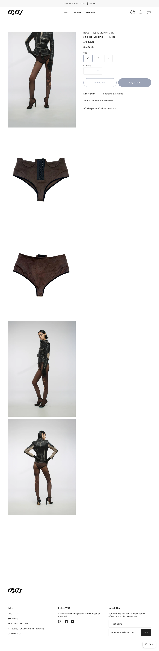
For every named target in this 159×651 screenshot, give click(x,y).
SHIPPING (13, 618)
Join (146, 632)
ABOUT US (13, 613)
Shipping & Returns (113, 93)
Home (86, 33)
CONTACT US (15, 633)
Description (89, 93)
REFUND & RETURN (18, 623)
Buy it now (134, 82)
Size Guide (88, 47)
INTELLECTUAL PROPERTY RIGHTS (26, 628)
